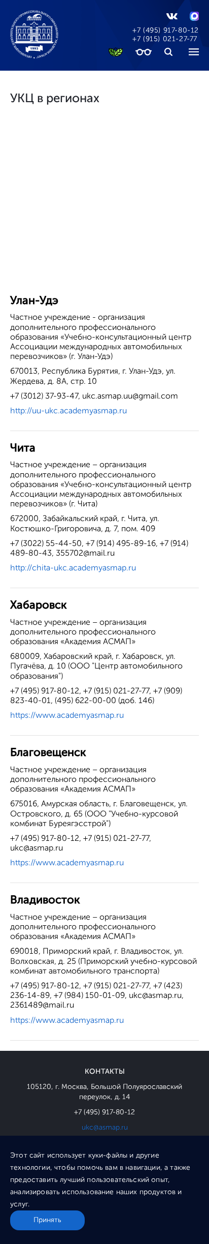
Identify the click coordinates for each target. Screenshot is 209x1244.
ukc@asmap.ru (105, 1127)
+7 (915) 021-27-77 (164, 39)
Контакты (105, 1071)
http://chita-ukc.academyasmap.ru (73, 567)
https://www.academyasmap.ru (67, 715)
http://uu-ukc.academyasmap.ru (68, 410)
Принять (47, 1220)
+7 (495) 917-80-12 (165, 30)
